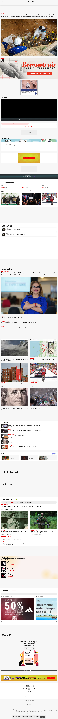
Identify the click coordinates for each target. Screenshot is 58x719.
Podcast (6, 233)
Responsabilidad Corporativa (29, 700)
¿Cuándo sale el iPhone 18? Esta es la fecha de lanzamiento (20, 435)
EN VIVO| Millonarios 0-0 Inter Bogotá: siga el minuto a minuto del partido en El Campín (18, 322)
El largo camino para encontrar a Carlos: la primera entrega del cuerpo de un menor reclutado (19, 543)
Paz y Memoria (3, 530)
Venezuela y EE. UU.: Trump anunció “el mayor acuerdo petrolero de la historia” (18, 119)
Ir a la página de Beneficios (29, 670)
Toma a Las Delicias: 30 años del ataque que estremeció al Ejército (21, 506)
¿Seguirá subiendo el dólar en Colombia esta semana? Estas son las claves (23, 441)
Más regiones (37, 358)
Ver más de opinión (28, 126)
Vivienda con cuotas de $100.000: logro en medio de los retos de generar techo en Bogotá (28, 273)
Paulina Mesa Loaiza (10, 534)
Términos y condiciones (29, 701)
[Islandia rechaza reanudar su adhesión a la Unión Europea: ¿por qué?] (31, 199)
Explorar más (11, 564)
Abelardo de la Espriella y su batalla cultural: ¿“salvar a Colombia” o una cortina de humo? (18, 327)
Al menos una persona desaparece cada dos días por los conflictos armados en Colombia (28, 15)
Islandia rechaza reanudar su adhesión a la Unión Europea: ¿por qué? (30, 189)
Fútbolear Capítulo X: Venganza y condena (12, 229)
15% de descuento (39, 596)
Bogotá (7, 271)
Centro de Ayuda (29, 704)
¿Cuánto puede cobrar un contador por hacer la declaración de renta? (22, 446)
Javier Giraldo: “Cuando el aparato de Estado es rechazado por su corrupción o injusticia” (18, 538)
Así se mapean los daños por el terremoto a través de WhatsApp (42, 359)
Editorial (31, 407)
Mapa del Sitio (29, 691)
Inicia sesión (34, 145)
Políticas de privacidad (29, 703)
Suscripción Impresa (29, 693)
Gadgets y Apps (11, 434)
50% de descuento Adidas (6, 596)
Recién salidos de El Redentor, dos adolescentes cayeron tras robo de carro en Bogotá (9, 190)
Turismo (2, 316)
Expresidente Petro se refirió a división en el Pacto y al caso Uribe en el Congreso (24, 425)
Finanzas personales (11, 445)
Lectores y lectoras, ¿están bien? (36, 408)
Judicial (2, 13)
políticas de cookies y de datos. (19, 717)
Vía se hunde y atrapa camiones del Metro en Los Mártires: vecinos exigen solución (24, 430)
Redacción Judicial (9, 18)
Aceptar (42, 717)
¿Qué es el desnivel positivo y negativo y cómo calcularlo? (12, 317)
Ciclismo (36, 382)
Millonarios (7, 321)
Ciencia (2, 358)
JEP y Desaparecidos (4, 541)
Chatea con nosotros (29, 696)
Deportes (6, 228)
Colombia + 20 (8, 536)
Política (2, 326)
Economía (3, 382)
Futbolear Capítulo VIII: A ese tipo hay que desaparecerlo (15, 234)
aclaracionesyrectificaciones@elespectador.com (38, 709)
